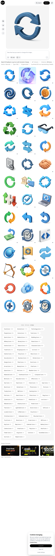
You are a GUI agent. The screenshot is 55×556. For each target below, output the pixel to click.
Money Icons (22, 341)
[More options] (3, 33)
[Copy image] (3, 21)
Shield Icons (33, 399)
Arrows (32, 325)
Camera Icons (8, 428)
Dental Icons (21, 387)
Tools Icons (35, 333)
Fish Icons (21, 370)
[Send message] (46, 57)
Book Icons (8, 387)
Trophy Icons (8, 391)
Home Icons (22, 333)
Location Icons (9, 412)
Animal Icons (22, 329)
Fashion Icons (9, 354)
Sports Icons (8, 337)
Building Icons (36, 337)
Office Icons (35, 379)
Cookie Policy (33, 542)
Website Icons (8, 403)
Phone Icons (34, 387)
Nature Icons (22, 345)
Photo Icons (34, 395)
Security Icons (9, 358)
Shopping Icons (22, 350)
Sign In (46, 3)
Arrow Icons (8, 366)
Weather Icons (34, 370)
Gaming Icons (34, 391)
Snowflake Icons (44, 432)
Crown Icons (32, 420)
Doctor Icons (34, 408)
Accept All (41, 545)
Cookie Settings (41, 552)
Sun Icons (7, 437)
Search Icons (20, 395)
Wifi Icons (44, 420)
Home (22, 325)
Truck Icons (8, 420)
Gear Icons (46, 383)
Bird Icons (8, 379)
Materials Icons (9, 374)
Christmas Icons (9, 416)
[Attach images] (8, 57)
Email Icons (21, 428)
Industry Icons (22, 403)
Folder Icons (8, 432)
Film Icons (8, 395)
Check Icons (33, 383)
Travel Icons (8, 350)
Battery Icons (45, 424)
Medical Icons (22, 337)
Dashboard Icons (25, 374)
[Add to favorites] (3, 29)
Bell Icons (21, 391)
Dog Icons (20, 432)
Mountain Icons (39, 416)
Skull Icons (44, 428)
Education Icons (21, 379)
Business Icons (23, 358)
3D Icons (49, 62)
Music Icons (35, 354)
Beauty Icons (21, 366)
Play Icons (33, 428)
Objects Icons (19, 437)
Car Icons (35, 350)
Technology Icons (37, 329)
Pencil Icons (20, 399)
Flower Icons (35, 403)
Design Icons (8, 362)
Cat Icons (31, 432)
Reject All (41, 549)
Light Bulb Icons (21, 408)
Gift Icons (46, 408)
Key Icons (7, 424)
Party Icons (22, 354)
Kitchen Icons (37, 358)
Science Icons (9, 345)
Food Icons (8, 329)
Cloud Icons (34, 412)
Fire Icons (47, 387)
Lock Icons (45, 399)
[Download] (3, 25)
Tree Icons (7, 408)
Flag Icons (46, 395)
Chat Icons (35, 366)
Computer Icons (40, 374)
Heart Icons (20, 383)
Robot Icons (35, 341)
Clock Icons (34, 362)
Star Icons (8, 383)
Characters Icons (37, 345)
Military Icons (9, 341)
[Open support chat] (52, 3)
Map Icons (18, 424)
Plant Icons (22, 362)
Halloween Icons (24, 416)
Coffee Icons (22, 412)
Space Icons (8, 370)
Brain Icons (20, 420)
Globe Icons (8, 399)
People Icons (8, 333)
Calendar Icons (31, 424)
